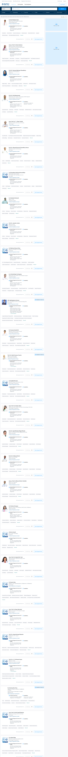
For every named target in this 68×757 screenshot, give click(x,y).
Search (62, 8)
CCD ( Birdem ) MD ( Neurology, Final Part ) (16, 174)
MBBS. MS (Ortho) (12, 224)
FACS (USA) (30, 407)
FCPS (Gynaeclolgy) (13, 356)
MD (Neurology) (18, 148)
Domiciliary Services (16, 1)
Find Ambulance (28, 4)
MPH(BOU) (13, 689)
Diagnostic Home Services (26, 1)
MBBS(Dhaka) (11, 635)
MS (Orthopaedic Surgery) (23, 275)
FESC (18, 713)
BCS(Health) (13, 558)
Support (64, 1)
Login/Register (62, 4)
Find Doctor (13, 4)
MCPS (22, 738)
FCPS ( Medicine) (14, 482)
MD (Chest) (18, 122)
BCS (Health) (16, 21)
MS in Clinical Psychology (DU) (21, 301)
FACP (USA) (25, 432)
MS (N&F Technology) (14, 533)
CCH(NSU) (9, 690)
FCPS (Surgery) (21, 96)
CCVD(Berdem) (29, 583)
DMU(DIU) (17, 689)
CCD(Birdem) (28, 507)
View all (21, 35)
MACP (16, 457)
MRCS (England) (27, 96)
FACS (24, 558)
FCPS (12, 457)
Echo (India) (19, 249)
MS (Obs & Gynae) (18, 331)
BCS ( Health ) (16, 173)
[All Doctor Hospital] (6, 9)
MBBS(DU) (10, 583)
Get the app (60, 1)
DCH (12, 71)
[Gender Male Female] (7, 12)
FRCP (14, 457)
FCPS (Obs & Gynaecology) (23, 407)
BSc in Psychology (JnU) (12, 301)
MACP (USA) (24, 507)
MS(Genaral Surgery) (19, 558)
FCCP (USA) (22, 122)
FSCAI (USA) (21, 713)
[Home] (5, 4)
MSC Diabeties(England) (17, 583)
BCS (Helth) (13, 331)
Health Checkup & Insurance (7, 1)
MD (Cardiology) (14, 249)
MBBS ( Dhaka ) (11, 173)
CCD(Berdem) (23, 583)
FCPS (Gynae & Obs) (19, 382)
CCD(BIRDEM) (21, 689)
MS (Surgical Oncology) (21, 610)
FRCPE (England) (20, 432)
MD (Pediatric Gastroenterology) (16, 46)
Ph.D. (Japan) (16, 635)
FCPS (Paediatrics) (16, 71)
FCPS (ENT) (21, 21)
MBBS (10, 46)
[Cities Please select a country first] (39, 12)
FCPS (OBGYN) (18, 738)
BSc (9, 533)
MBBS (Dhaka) (11, 21)
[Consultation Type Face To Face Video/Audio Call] (61, 12)
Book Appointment (38, 39)
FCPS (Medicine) (14, 432)
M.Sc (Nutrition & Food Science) (14, 47)
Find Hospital (20, 4)
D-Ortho (12, 199)
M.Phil (14, 660)
